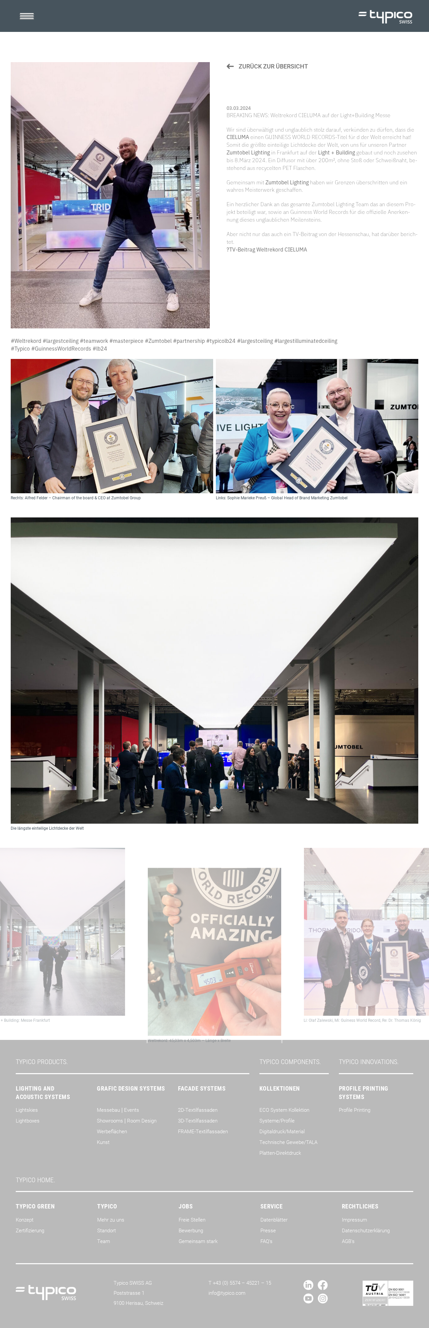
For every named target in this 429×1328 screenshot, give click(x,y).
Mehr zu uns (110, 1219)
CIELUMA (238, 136)
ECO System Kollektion (284, 1109)
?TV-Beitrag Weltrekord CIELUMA (267, 249)
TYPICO (107, 1206)
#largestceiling (60, 340)
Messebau (108, 1109)
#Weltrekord (26, 340)
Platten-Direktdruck (280, 1152)
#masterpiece (126, 340)
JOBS (186, 1206)
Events (131, 1109)
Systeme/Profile (277, 1120)
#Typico (20, 348)
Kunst (103, 1142)
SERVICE (271, 1206)
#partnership (189, 340)
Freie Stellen (192, 1219)
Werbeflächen (112, 1131)
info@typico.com (226, 1292)
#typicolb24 (221, 340)
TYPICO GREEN (35, 1206)
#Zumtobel (158, 340)
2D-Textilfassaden (198, 1109)
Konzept (25, 1219)
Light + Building (336, 152)
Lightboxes (28, 1120)
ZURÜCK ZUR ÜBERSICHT (272, 66)
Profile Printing (354, 1109)
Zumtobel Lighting (248, 152)
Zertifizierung (30, 1230)
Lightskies (27, 1109)
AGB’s (348, 1241)
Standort (106, 1230)
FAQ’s (266, 1241)
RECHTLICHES (360, 1206)
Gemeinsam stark (198, 1241)
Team (103, 1241)
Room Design (142, 1120)
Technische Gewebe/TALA (288, 1142)
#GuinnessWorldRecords (61, 348)
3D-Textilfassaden (198, 1120)
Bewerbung (191, 1230)
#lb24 (100, 348)
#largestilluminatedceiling (305, 340)
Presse (268, 1230)
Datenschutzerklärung (366, 1230)
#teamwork (94, 340)
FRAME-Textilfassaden (203, 1131)
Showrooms (110, 1120)
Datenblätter (274, 1219)
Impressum (354, 1219)
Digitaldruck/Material (282, 1131)
